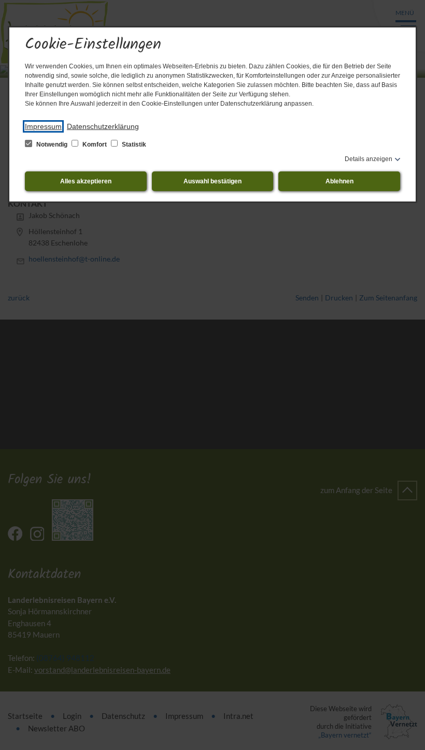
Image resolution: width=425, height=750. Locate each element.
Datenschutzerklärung (103, 126)
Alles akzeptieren (85, 181)
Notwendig (52, 144)
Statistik (133, 144)
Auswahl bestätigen (212, 181)
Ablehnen (339, 181)
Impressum (43, 126)
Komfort (94, 144)
